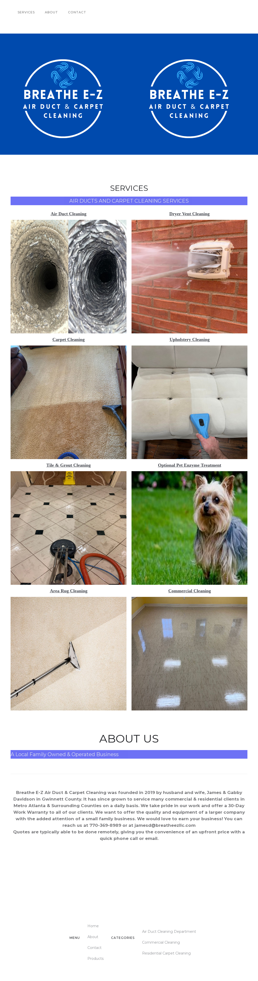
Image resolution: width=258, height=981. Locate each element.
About (51, 12)
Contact (77, 12)
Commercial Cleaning (161, 942)
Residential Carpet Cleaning (166, 953)
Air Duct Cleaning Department (169, 931)
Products (95, 958)
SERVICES (26, 12)
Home (93, 926)
